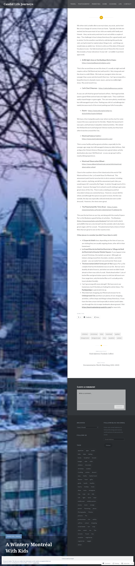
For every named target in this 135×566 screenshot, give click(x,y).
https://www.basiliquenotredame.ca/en (96, 63)
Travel (73, 4)
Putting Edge (87, 290)
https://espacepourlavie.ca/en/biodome (91, 221)
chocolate (88, 465)
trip (104, 338)
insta (84, 490)
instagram (92, 490)
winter (119, 338)
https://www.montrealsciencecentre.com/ (97, 139)
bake (84, 454)
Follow (108, 445)
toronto (80, 534)
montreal (109, 334)
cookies (88, 468)
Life (120, 4)
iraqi (84, 494)
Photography (84, 4)
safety (95, 519)
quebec (117, 334)
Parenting (96, 4)
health (85, 483)
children (85, 334)
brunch (94, 458)
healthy (92, 483)
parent (80, 508)
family (85, 476)
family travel (93, 476)
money (80, 505)
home (92, 487)
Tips (95, 530)
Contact (127, 4)
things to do (85, 338)
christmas (94, 334)
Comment (119, 407)
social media (81, 526)
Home (105, 4)
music (86, 505)
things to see (96, 338)
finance (80, 479)
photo (94, 508)
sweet (85, 530)
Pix (86, 515)
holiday (86, 487)
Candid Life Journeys (18, 4)
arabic (93, 450)
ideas (79, 490)
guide (79, 483)
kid (88, 494)
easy (79, 476)
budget (80, 461)
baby (79, 454)
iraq (79, 494)
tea (90, 530)
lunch (89, 497)
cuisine (87, 472)
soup (93, 526)
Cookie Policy (36, 563)
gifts (91, 479)
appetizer (81, 450)
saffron (80, 523)
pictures (80, 515)
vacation (111, 338)
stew (79, 530)
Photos (90, 512)
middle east (81, 501)
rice (89, 519)
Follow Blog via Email (114, 423)
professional (82, 519)
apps (87, 450)
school (87, 523)
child (91, 461)
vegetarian (89, 537)
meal (94, 497)
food (86, 479)
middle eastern (91, 501)
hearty (80, 487)
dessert (94, 472)
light (84, 497)
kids (101, 334)
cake (85, 461)
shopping (94, 523)
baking (90, 454)
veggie (89, 541)
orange (92, 505)
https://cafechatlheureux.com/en (111, 88)
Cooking (113, 4)
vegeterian (81, 541)
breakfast (87, 458)
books (79, 458)
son (89, 526)
